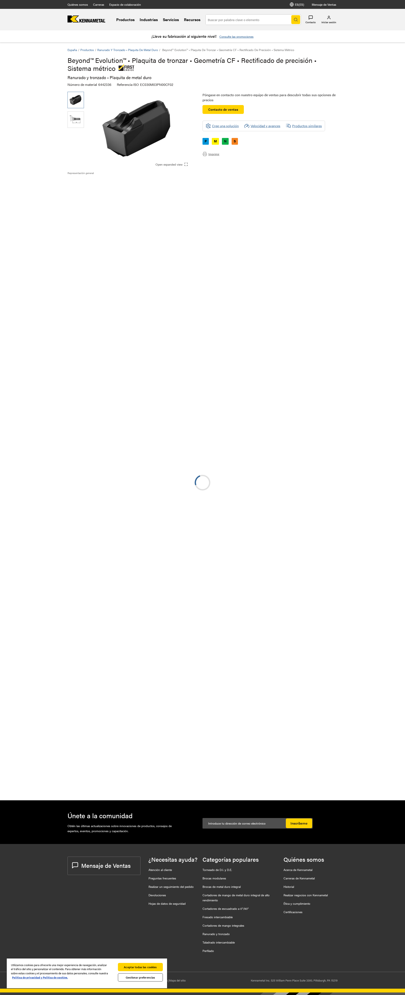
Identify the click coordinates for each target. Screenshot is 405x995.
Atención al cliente (160, 870)
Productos (125, 19)
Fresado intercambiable (217, 917)
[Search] (295, 19)
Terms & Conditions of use (284, 448)
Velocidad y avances (265, 125)
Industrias (149, 19)
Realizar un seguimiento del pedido (171, 886)
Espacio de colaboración (125, 4)
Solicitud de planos (82, 482)
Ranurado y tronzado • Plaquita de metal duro (127, 50)
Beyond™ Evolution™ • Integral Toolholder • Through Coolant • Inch (128, 729)
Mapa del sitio (177, 980)
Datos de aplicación (90, 187)
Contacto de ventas (223, 109)
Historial (289, 886)
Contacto (310, 22)
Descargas (83, 192)
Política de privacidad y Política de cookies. (40, 977)
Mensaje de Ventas (324, 4)
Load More (202, 780)
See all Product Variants (314, 259)
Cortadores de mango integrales (223, 925)
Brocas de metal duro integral (221, 886)
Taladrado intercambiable (218, 942)
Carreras (98, 4)
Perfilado (208, 951)
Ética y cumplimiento (297, 903)
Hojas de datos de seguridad (167, 903)
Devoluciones (157, 895)
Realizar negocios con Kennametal (306, 895)
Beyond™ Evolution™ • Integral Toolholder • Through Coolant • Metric (124, 524)
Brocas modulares (214, 878)
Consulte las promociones (236, 36)
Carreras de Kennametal (299, 878)
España (72, 50)
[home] (86, 21)
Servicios (171, 19)
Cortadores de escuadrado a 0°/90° (225, 908)
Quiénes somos (78, 4)
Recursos (192, 19)
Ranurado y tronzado (216, 934)
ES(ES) (299, 4)
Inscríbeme (299, 823)
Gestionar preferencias (140, 977)
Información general (90, 182)
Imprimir (213, 154)
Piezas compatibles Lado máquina (101, 197)
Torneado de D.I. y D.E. (217, 870)
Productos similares (307, 125)
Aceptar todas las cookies (140, 967)
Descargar (322, 448)
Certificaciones (293, 912)
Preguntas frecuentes (162, 878)
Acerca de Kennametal (298, 870)
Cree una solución (173, 415)
